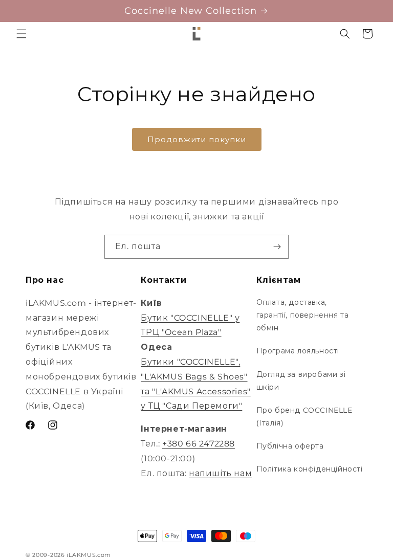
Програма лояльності (297, 350)
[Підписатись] (277, 247)
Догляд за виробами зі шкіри (301, 381)
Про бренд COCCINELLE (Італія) (304, 417)
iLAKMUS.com (89, 554)
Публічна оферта (290, 446)
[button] (21, 34)
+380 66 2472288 (198, 444)
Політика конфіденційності (309, 469)
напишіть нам (220, 473)
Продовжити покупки (196, 139)
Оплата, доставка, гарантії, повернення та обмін (302, 315)
